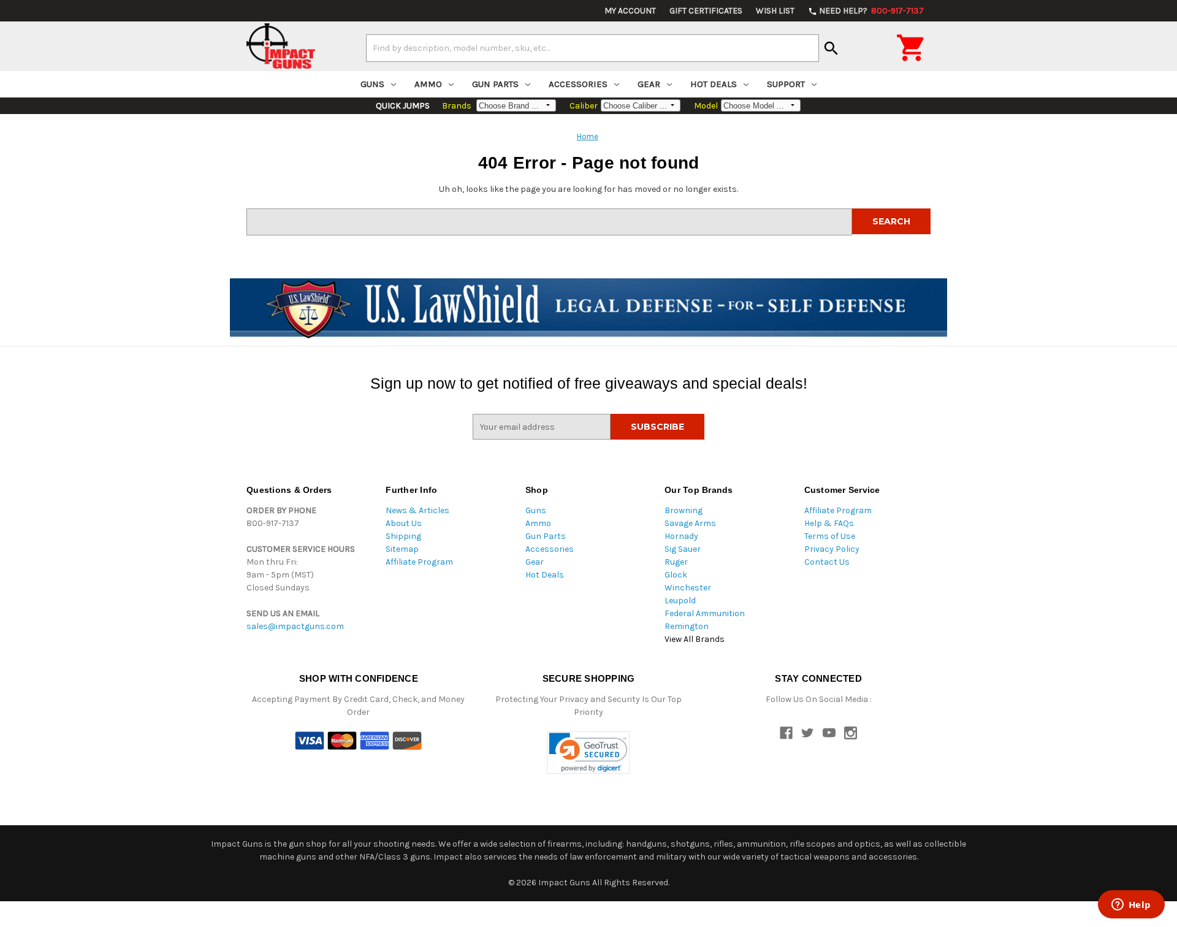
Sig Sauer (683, 549)
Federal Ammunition (705, 613)
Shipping (403, 536)
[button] (588, 752)
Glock (676, 575)
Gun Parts (495, 84)
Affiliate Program (419, 562)
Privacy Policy (831, 549)
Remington (687, 626)
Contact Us (827, 562)
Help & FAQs (829, 523)
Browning (684, 510)
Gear (649, 84)
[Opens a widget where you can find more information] (1131, 905)
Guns (372, 84)
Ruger (676, 562)
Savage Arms (690, 523)
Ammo (428, 84)
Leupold (680, 600)
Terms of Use (829, 536)
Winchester (688, 587)
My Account (630, 11)
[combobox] (592, 47)
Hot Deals (713, 84)
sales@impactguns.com (295, 626)
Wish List (775, 11)
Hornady (681, 536)
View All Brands (695, 639)
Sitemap (402, 549)
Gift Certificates (705, 11)
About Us (404, 523)
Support (786, 84)
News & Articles (417, 510)
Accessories (578, 84)
